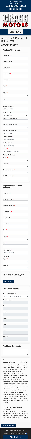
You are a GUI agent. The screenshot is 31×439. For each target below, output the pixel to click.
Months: (5, 164)
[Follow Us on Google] (20, 9)
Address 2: (6, 80)
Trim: (4, 324)
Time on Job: (7, 256)
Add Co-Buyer (8, 282)
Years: (5, 158)
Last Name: (6, 68)
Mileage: (5, 336)
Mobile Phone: (7, 137)
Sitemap (12, 433)
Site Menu (15, 32)
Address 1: (6, 74)
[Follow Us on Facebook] (10, 9)
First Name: (6, 55)
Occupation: (7, 211)
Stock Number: (8, 300)
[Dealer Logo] (16, 20)
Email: (5, 149)
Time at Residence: (9, 155)
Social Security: (8, 106)
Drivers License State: (10, 124)
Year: (4, 306)
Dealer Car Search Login (15, 431)
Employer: (6, 193)
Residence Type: (8, 170)
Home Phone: (7, 143)
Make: (5, 312)
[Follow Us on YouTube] (17, 9)
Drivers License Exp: (9, 130)
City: (4, 86)
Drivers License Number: (11, 118)
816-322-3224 (17, 5)
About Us (11, 430)
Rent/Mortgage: (8, 176)
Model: (5, 318)
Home (7, 430)
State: (5, 93)
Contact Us (16, 430)
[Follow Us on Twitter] (14, 9)
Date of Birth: (7, 112)
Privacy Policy (22, 430)
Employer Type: (8, 199)
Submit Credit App (8, 425)
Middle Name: (7, 62)
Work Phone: (7, 250)
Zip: (4, 99)
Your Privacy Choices (19, 433)
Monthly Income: (8, 205)
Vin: (4, 330)
